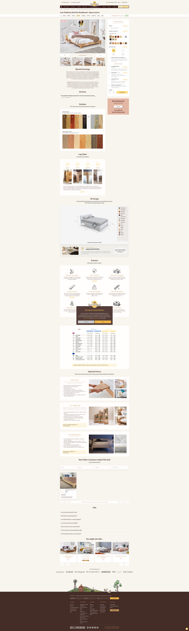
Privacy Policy (86, 318)
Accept (103, 321)
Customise (86, 321)
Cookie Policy (96, 318)
